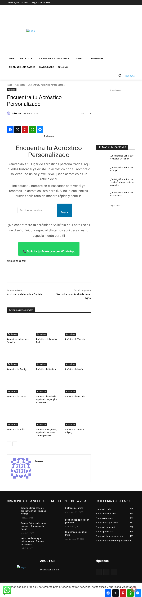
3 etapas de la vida (74, 508)
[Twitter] (124, 3)
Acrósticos (20, 84)
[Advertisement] (94, 30)
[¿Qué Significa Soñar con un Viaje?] (101, 170)
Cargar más (114, 205)
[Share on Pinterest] (25, 129)
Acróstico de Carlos (16, 396)
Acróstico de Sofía (16, 429)
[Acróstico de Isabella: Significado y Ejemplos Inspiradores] (49, 383)
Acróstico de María (74, 369)
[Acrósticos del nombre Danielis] (20, 326)
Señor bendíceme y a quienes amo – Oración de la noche (32, 541)
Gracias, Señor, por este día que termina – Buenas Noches (33, 511)
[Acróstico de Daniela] (49, 356)
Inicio (9, 84)
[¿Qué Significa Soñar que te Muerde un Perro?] (101, 158)
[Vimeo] (128, 3)
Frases (17, 113)
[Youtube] (133, 3)
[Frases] (9, 113)
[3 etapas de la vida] (57, 511)
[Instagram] (119, 3)
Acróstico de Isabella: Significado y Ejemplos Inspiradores (46, 399)
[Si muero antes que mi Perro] (57, 535)
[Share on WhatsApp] (32, 129)
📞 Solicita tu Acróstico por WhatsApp (49, 251)
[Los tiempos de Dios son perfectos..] (57, 522)
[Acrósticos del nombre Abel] (49, 326)
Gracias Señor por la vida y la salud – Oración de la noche (33, 526)
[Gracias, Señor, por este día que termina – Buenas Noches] (13, 511)
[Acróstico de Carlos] (20, 383)
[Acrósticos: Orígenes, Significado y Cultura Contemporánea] (49, 416)
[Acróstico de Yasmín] (78, 326)
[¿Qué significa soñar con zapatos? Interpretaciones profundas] (101, 182)
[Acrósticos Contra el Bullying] (78, 416)
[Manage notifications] (134, 589)
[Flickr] (106, 572)
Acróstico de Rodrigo (17, 369)
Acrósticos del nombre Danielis (24, 294)
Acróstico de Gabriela (75, 396)
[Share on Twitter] (17, 129)
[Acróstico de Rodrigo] (20, 356)
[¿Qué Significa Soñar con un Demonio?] (101, 195)
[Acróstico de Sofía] (20, 416)
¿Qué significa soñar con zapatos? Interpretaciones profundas (122, 182)
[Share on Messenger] (40, 129)
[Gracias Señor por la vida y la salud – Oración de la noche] (13, 526)
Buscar (64, 212)
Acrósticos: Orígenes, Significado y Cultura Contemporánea (46, 432)
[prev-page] (9, 444)
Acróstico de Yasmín (75, 339)
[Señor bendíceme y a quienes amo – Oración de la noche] (13, 541)
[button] (125, 75)
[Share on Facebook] (10, 129)
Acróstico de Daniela (46, 369)
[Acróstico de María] (78, 356)
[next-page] (14, 444)
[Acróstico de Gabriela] (78, 383)
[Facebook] (114, 3)
